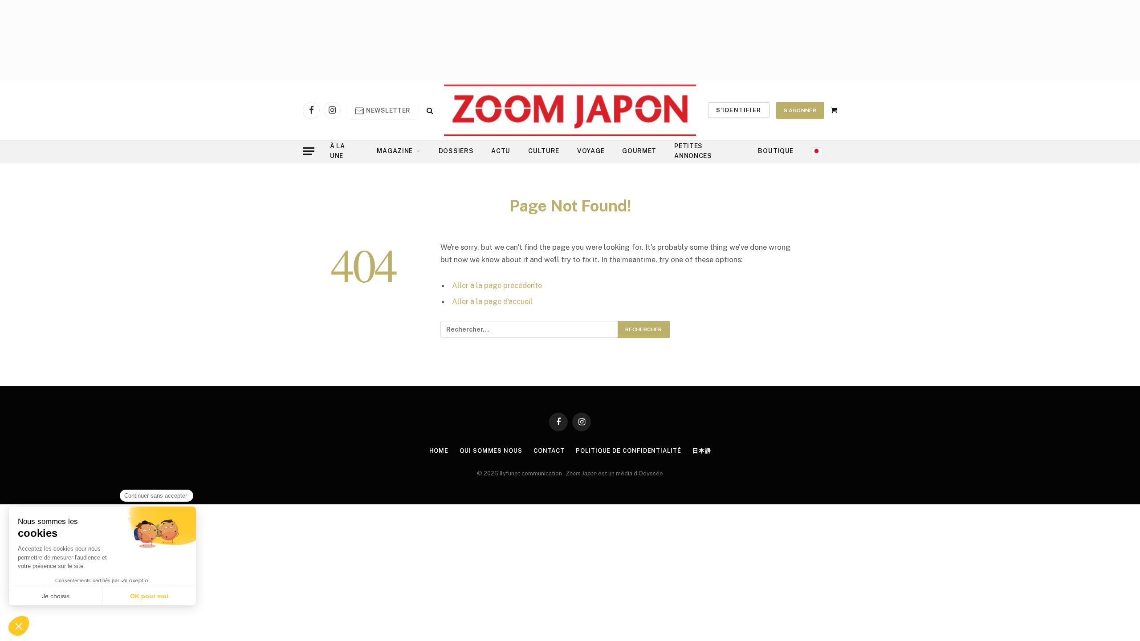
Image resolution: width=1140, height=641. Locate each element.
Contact (549, 450)
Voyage (590, 150)
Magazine (395, 150)
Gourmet (639, 150)
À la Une (337, 150)
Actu (500, 150)
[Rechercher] (429, 110)
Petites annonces (693, 150)
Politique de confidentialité (628, 450)
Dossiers (456, 150)
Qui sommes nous (491, 450)
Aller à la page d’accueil (492, 301)
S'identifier (738, 110)
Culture (543, 150)
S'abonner (800, 110)
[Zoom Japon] (570, 110)
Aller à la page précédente (497, 285)
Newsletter (388, 110)
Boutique (776, 150)
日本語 (701, 450)
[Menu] (308, 151)
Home (439, 450)
